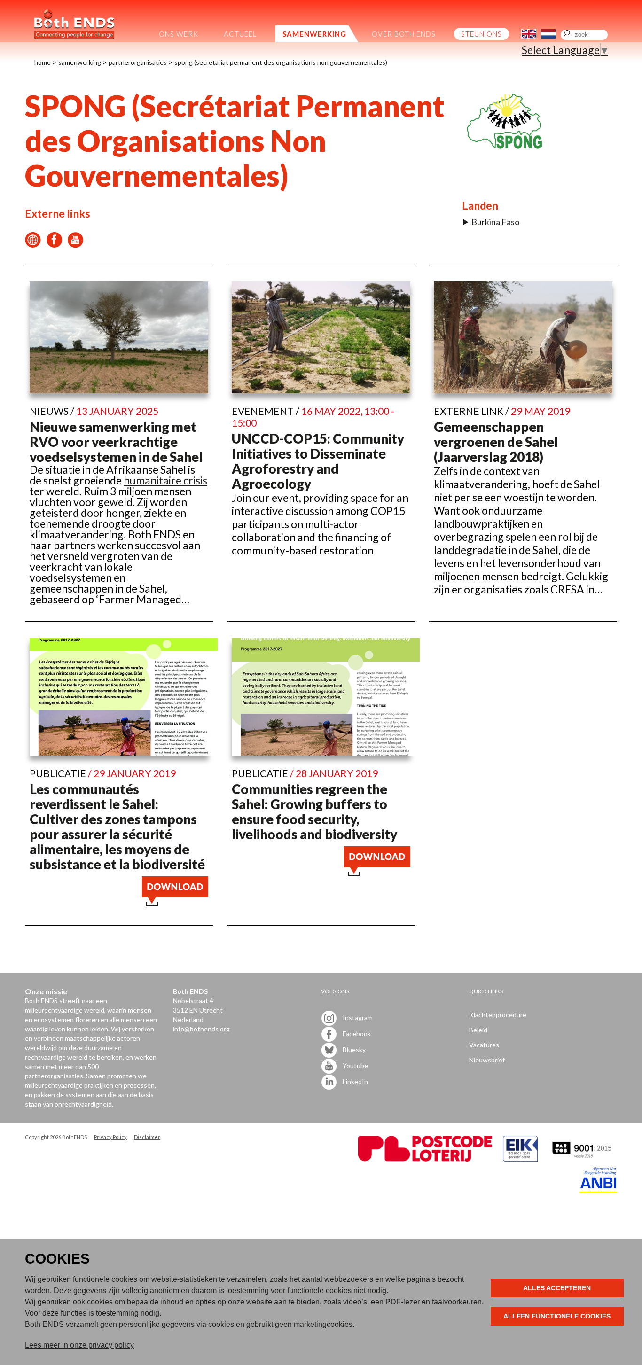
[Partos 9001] (582, 1159)
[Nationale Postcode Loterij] (425, 1159)
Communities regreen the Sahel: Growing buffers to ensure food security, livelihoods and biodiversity (314, 811)
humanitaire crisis (165, 480)
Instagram (357, 1017)
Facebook (356, 1033)
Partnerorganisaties (138, 62)
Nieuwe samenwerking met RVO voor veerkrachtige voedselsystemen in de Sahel (116, 442)
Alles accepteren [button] (557, 1288)
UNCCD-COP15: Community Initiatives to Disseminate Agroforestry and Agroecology (318, 460)
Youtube (354, 1065)
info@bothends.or (199, 1029)
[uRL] (33, 243)
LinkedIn (354, 1081)
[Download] (175, 902)
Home (42, 62)
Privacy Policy (110, 1137)
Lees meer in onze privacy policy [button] (79, 1345)
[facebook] (54, 243)
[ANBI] (598, 1190)
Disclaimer (147, 1137)
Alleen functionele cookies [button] (557, 1316)
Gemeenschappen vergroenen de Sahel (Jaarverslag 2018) (496, 442)
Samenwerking (79, 62)
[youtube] (75, 243)
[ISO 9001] (520, 1159)
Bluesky (353, 1049)
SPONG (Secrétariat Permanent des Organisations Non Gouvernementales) (280, 62)
